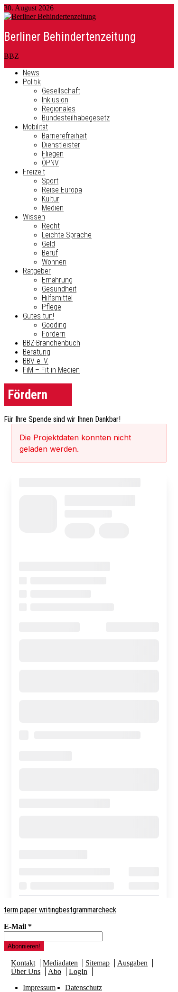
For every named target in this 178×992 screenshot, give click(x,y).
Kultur (50, 198)
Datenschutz (83, 987)
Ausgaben (132, 963)
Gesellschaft (61, 90)
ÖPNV (50, 162)
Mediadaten (60, 963)
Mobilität (35, 126)
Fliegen (53, 153)
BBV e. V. (35, 360)
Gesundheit (59, 288)
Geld (48, 243)
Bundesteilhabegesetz (76, 117)
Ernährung (57, 279)
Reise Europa (62, 189)
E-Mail (18, 926)
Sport (50, 180)
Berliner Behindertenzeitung (70, 37)
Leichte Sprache (67, 234)
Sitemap (97, 963)
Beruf (50, 252)
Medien (53, 207)
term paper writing (31, 909)
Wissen (34, 216)
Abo (54, 971)
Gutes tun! (38, 315)
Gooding (54, 324)
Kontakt (23, 963)
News (31, 72)
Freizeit (34, 171)
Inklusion (55, 99)
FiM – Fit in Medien (51, 369)
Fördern (54, 333)
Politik (32, 81)
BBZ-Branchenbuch (51, 342)
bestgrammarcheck (87, 909)
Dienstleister (61, 144)
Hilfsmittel (57, 297)
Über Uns (25, 971)
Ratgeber (37, 270)
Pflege (51, 306)
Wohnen (54, 261)
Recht (51, 225)
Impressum (39, 987)
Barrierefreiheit (64, 135)
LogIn (78, 971)
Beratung (36, 351)
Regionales (58, 108)
